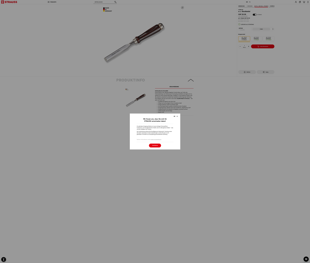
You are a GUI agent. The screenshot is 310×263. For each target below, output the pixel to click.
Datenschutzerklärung (156, 139)
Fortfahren (155, 145)
